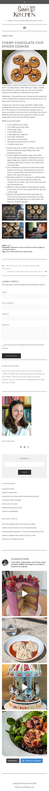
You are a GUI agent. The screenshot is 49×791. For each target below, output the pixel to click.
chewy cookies (10, 251)
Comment (6, 325)
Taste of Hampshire (10, 511)
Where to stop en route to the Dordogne (19, 528)
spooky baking (28, 251)
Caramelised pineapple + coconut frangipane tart (23, 532)
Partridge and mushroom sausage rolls (25, 271)
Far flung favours (9, 504)
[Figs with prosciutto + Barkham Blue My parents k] (24, 733)
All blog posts (14, 247)
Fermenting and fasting (12, 508)
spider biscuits (19, 251)
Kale (16, 787)
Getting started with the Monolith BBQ (18, 524)
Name (4, 292)
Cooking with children (8, 249)
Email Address (8, 303)
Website (5, 314)
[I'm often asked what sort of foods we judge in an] (24, 593)
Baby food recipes (9, 493)
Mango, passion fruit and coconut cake (19, 535)
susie (9, 245)
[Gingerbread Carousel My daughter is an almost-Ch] (24, 687)
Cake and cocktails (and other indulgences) (31, 247)
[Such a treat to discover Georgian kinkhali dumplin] (24, 640)
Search (24, 472)
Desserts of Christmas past (13, 539)
